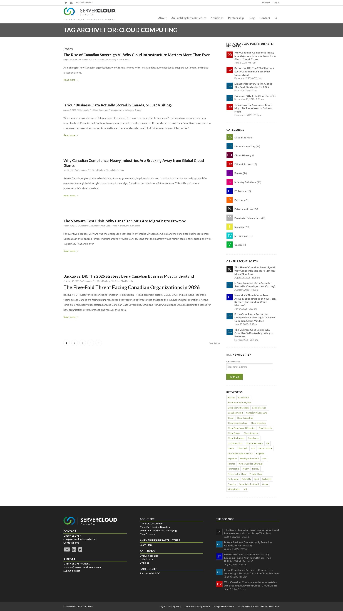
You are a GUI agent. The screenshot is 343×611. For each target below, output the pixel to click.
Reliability (246, 479)
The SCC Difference (151, 523)
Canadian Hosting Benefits (155, 527)
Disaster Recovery (254, 443)
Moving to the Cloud (249, 458)
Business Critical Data (238, 408)
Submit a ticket (71, 570)
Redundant (233, 479)
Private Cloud (256, 474)
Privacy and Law (101, 59)
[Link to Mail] (76, 2)
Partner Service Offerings (250, 464)
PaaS (264, 458)
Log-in (277, 2)
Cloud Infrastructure (237, 423)
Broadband (243, 397)
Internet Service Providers (240, 453)
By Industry (146, 559)
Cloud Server (234, 433)
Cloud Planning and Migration (241, 428)
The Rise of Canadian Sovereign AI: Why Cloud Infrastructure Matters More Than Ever (136, 54)
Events (231, 448)
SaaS (256, 479)
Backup (231, 397)
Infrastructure (265, 448)
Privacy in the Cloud (237, 474)
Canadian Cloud (235, 413)
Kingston (260, 453)
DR (267, 443)
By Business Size (149, 555)
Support (266, 2)
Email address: (233, 361)
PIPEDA (245, 469)
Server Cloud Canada (131, 226)
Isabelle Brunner (134, 110)
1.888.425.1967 (72, 535)
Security (112, 59)
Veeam (265, 484)
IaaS (253, 448)
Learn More (146, 544)
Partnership (233, 469)
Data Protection (235, 443)
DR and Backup (98, 170)
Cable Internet (259, 408)
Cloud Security (265, 428)
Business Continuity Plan (239, 402)
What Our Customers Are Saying (158, 530)
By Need (144, 562)
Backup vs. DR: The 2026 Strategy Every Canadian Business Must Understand (128, 276)
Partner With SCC (150, 573)
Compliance (253, 438)
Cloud (230, 418)
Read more (69, 79)
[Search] (276, 14)
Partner (231, 464)
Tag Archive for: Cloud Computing (120, 29)
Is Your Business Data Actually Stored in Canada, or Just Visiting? (117, 105)
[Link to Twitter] (66, 2)
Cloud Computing (100, 110)
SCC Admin (126, 59)
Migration (232, 458)
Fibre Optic (243, 448)
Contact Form (71, 542)
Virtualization (234, 489)
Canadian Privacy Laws (256, 413)
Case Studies (147, 534)
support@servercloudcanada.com (82, 567)
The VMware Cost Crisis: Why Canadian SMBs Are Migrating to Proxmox (124, 221)
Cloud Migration (258, 423)
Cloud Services (251, 433)
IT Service (112, 226)
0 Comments (84, 59)
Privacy (255, 469)
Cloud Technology (236, 438)
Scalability (266, 479)
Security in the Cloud (249, 484)
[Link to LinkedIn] (71, 2)
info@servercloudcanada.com (79, 539)
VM (245, 489)
